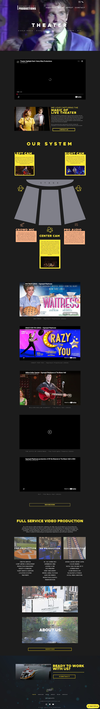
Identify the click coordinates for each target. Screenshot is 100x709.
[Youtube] (53, 704)
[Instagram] (46, 704)
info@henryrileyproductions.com (49, 701)
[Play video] (50, 432)
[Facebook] (50, 704)
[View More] (50, 599)
